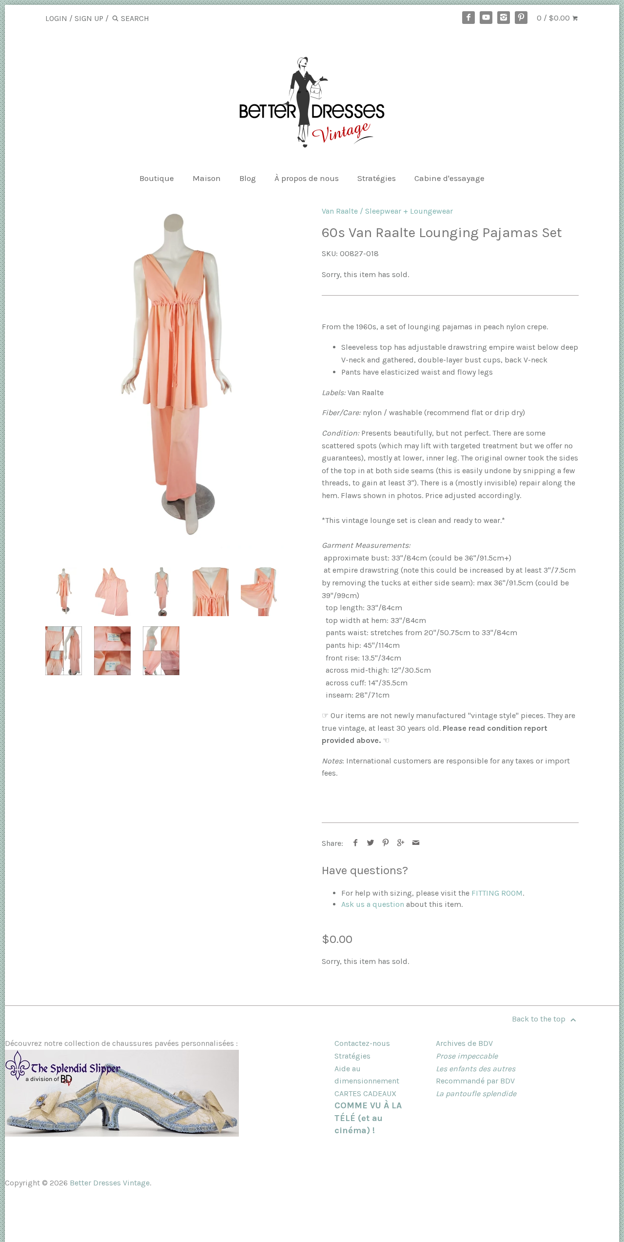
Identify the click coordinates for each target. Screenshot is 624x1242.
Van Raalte (340, 211)
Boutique (156, 178)
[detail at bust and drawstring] (211, 591)
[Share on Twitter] (371, 843)
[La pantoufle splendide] (122, 1134)
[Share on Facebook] (356, 843)
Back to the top (539, 1018)
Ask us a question (372, 904)
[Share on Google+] (401, 843)
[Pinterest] (521, 17)
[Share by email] (416, 843)
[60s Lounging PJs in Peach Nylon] (173, 377)
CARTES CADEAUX (365, 1093)
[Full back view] (162, 591)
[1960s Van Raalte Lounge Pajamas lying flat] (113, 591)
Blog (247, 178)
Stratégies (376, 178)
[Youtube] (486, 17)
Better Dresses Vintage (110, 1182)
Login (56, 18)
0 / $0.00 (554, 17)
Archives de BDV (464, 1043)
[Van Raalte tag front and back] (112, 650)
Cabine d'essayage (449, 178)
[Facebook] (468, 17)
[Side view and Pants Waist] (63, 650)
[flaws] (161, 650)
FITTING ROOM (497, 893)
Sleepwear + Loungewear (409, 211)
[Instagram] (503, 17)
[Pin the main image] (386, 843)
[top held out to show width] (260, 591)
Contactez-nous (362, 1043)
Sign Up (89, 18)
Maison (207, 178)
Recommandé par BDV (475, 1080)
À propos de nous (306, 178)
